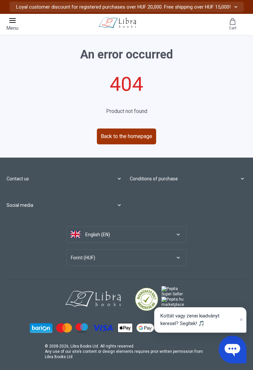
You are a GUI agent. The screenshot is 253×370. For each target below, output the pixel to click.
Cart (233, 28)
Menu (12, 28)
